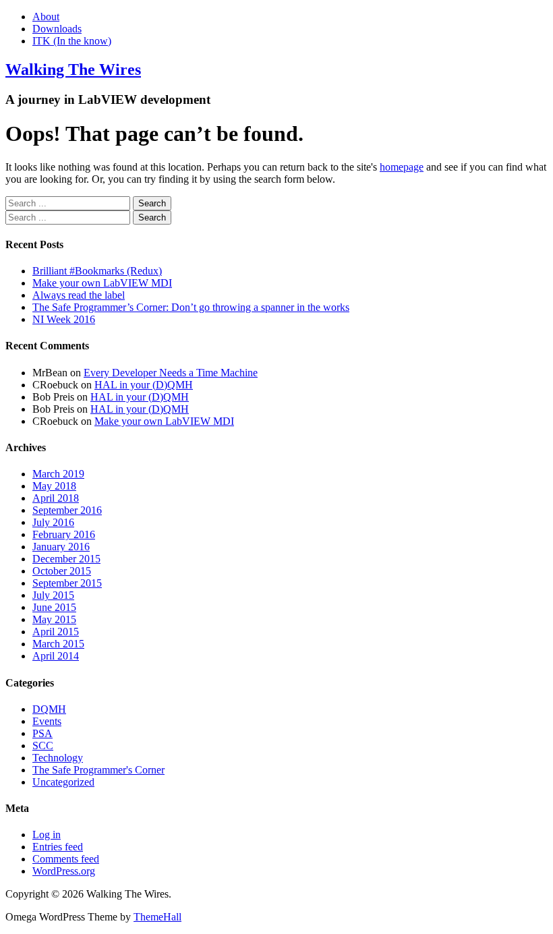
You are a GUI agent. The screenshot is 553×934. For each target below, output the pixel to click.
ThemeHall (157, 917)
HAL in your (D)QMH (143, 384)
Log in (46, 834)
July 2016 (53, 522)
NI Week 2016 (63, 319)
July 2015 (53, 595)
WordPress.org (63, 871)
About (45, 16)
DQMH (49, 709)
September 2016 (67, 510)
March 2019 (58, 473)
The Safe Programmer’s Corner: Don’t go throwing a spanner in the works (190, 307)
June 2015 (54, 607)
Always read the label (78, 295)
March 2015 (58, 643)
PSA (42, 733)
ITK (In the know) (71, 41)
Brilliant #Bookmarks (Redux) (97, 270)
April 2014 (55, 656)
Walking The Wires (73, 69)
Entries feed (57, 846)
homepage (402, 167)
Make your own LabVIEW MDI (102, 283)
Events (46, 721)
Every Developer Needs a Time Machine (171, 372)
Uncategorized (63, 782)
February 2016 (63, 534)
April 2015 (55, 631)
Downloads (57, 28)
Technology (57, 757)
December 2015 (66, 558)
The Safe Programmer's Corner (98, 770)
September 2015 (67, 583)
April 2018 (55, 498)
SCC (42, 745)
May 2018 (54, 486)
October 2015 (61, 571)
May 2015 (54, 619)
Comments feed (65, 859)
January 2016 (61, 546)
